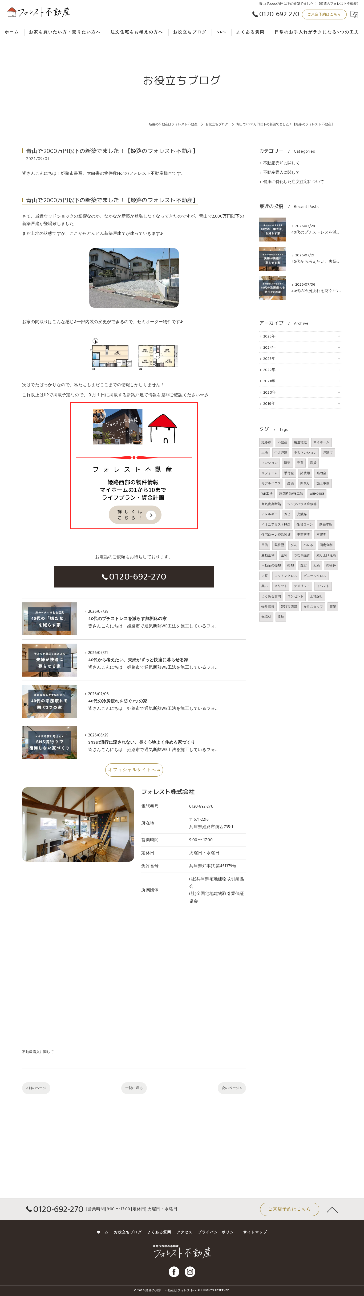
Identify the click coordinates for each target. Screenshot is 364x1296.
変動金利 (267, 555)
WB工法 (267, 493)
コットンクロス (285, 575)
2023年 (269, 359)
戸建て (328, 452)
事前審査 (303, 534)
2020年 (269, 392)
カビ (287, 514)
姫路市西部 (289, 606)
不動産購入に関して (38, 1052)
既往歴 (279, 545)
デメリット (302, 586)
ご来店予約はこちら (324, 14)
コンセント (295, 596)
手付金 (289, 473)
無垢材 (266, 616)
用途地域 (300, 442)
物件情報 (267, 606)
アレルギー (269, 514)
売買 (300, 462)
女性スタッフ (313, 606)
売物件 (331, 565)
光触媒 (302, 514)
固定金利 (326, 545)
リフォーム (269, 473)
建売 (287, 462)
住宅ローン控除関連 (276, 534)
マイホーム (321, 442)
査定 (303, 565)
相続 (316, 565)
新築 (333, 606)
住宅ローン (305, 524)
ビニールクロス (315, 575)
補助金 (321, 473)
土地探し (316, 596)
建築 (290, 483)
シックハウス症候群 (302, 504)
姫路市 (266, 442)
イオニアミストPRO (275, 524)
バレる (308, 545)
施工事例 (323, 483)
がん (293, 545)
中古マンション (305, 452)
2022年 (269, 370)
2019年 (269, 404)
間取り (305, 483)
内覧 (264, 575)
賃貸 (313, 462)
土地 (264, 452)
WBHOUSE (317, 493)
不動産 (283, 442)
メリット (281, 586)
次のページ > (232, 1088)
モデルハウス (271, 483)
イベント (323, 586)
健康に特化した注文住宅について (293, 182)
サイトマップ (255, 1232)
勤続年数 (325, 524)
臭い (264, 586)
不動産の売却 (271, 565)
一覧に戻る (134, 1088)
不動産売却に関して (281, 163)
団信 (264, 545)
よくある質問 (271, 596)
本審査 (321, 534)
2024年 (269, 347)
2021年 (269, 381)
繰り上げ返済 (326, 555)
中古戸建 (281, 452)
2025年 (269, 336)
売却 (290, 565)
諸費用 (305, 473)
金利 (284, 555)
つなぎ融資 (302, 555)
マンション (269, 462)
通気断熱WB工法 (291, 493)
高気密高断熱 (271, 504)
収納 (281, 616)
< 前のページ (36, 1088)
